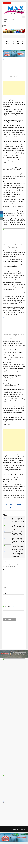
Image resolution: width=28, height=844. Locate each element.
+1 (6, 508)
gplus (11, 21)
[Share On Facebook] (1, 212)
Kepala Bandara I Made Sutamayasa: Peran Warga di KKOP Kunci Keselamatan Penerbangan (17, 534)
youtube (9, 21)
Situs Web (5, 599)
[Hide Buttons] (0, 221)
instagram (13, 21)
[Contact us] (1, 218)
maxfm (11, 47)
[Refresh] (14, 606)
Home (4, 35)
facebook (8, 21)
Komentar (5, 570)
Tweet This (9, 504)
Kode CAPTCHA (7, 614)
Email (4, 593)
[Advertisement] (14, 88)
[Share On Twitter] (1, 215)
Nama (5, 587)
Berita (7, 35)
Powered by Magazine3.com (19, 829)
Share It (19, 504)
